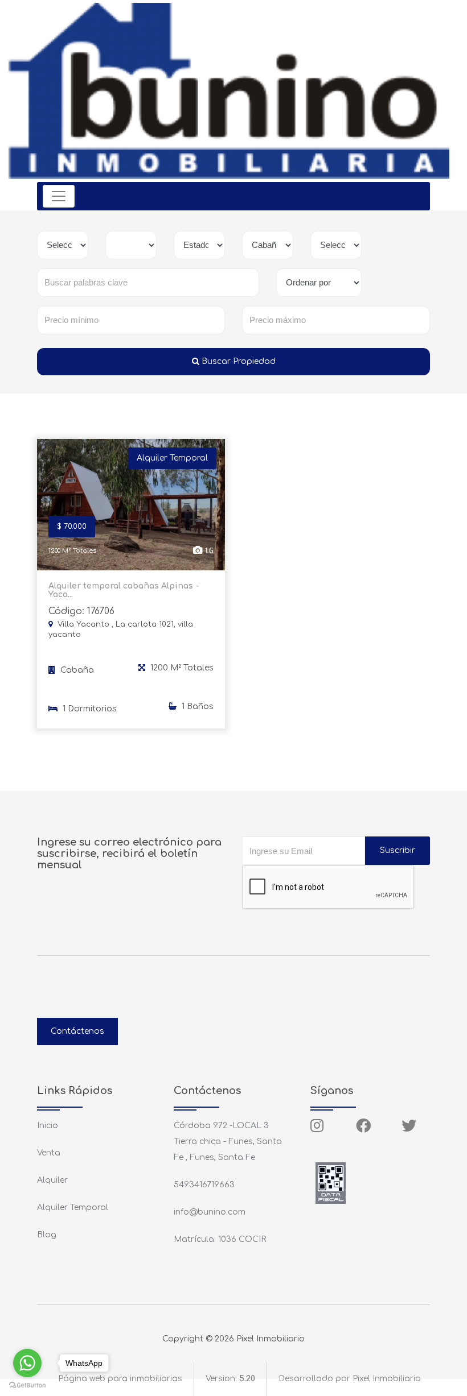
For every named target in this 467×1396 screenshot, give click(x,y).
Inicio (47, 1125)
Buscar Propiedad (237, 361)
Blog (46, 1235)
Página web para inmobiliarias (120, 1378)
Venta (48, 1153)
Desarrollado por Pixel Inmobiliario (349, 1378)
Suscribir (397, 850)
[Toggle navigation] (59, 196)
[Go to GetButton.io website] (27, 1384)
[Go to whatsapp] (27, 1363)
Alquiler (52, 1180)
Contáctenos (77, 1031)
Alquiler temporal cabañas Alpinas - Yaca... (123, 590)
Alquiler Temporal (72, 1207)
